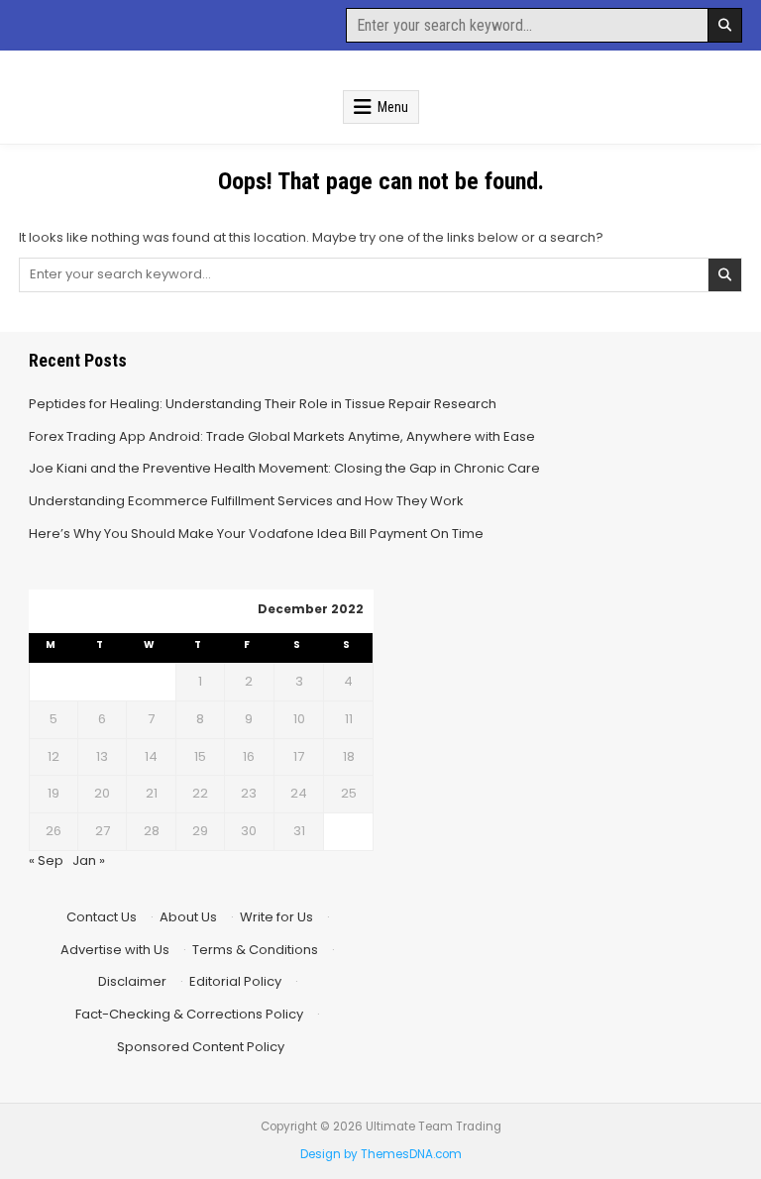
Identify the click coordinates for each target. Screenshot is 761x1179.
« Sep (46, 860)
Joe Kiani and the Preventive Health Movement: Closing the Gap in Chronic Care (284, 468)
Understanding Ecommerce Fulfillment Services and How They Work (246, 500)
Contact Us (101, 917)
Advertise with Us (114, 949)
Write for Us (276, 917)
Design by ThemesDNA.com (381, 1154)
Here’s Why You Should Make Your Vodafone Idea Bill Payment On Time (256, 533)
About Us (188, 917)
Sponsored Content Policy (200, 1046)
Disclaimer (132, 981)
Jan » (88, 860)
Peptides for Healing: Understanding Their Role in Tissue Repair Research (262, 403)
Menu (393, 107)
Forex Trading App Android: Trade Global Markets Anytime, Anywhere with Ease (282, 436)
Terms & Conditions (255, 949)
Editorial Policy (235, 981)
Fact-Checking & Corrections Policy (189, 1014)
